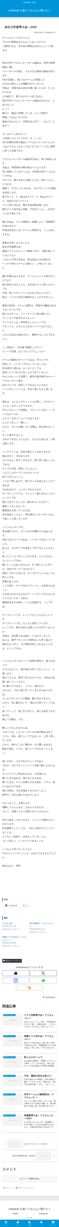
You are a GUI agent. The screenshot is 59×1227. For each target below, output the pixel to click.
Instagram (43, 1213)
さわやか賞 (7, 923)
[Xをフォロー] (43, 973)
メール (29, 1218)
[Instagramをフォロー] (15, 980)
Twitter (15, 1213)
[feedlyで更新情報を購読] (43, 980)
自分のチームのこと (13, 961)
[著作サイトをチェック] (15, 973)
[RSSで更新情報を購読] (29, 988)
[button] (53, 692)
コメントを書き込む (29, 1178)
